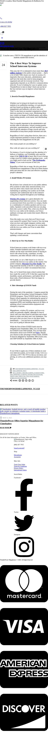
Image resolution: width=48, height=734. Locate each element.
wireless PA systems (18, 378)
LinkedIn (26, 380)
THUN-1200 (14, 376)
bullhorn (17, 373)
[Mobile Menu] (2, 38)
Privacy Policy (18, 468)
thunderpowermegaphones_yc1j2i (29, 369)
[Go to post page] (24, 411)
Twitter (23, 380)
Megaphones (18, 455)
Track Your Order (19, 464)
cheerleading (28, 373)
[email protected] (19, 448)
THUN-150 (21, 376)
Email (32, 380)
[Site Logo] (16, 9)
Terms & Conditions (20, 466)
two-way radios (32, 376)
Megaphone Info (19, 371)
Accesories (17, 457)
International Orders (20, 470)
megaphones (15, 374)
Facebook (20, 380)
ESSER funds (39, 373)
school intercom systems (32, 374)
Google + (29, 380)
